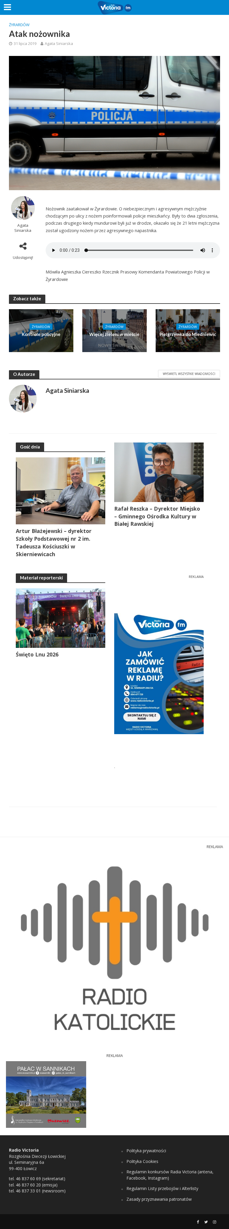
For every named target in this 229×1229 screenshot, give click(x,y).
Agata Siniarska (59, 43)
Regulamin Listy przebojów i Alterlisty (162, 1188)
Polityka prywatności (146, 1150)
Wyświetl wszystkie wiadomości (189, 374)
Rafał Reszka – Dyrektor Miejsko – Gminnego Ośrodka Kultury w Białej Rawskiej (157, 516)
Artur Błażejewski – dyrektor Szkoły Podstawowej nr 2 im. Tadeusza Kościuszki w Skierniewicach (54, 542)
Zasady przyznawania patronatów (159, 1199)
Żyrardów (19, 24)
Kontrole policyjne (41, 334)
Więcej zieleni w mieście (114, 334)
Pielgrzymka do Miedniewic (188, 334)
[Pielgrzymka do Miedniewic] (188, 330)
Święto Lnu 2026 (37, 654)
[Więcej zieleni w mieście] (114, 330)
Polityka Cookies (142, 1161)
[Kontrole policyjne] (41, 330)
